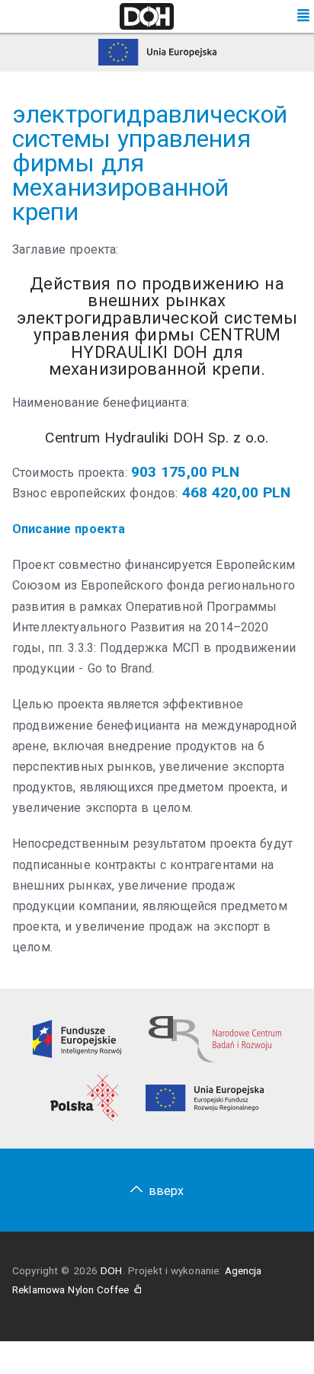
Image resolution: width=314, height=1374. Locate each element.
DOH (111, 1270)
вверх (166, 1191)
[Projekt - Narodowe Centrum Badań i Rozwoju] (214, 1038)
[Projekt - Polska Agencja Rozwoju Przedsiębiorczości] (84, 1097)
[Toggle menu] (303, 16)
